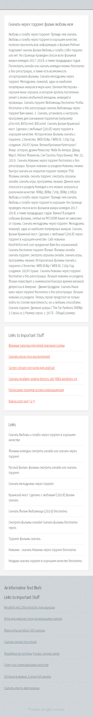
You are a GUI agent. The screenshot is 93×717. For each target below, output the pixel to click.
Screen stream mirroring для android (32, 368)
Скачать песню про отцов (20, 642)
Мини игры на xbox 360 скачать (24, 630)
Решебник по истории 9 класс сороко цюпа (31, 653)
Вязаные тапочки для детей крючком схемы (37, 345)
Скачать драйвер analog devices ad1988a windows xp (43, 379)
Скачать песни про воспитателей (29, 356)
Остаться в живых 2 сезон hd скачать (27, 676)
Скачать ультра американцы (22, 688)
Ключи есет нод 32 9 (22, 401)
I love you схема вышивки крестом (26, 665)
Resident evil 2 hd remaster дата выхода (29, 607)
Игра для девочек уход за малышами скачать (33, 619)
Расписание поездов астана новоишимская (36, 390)
